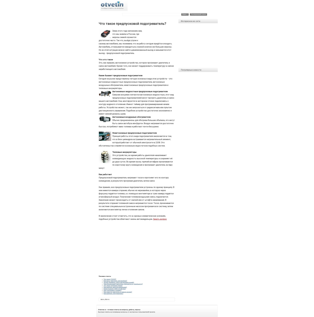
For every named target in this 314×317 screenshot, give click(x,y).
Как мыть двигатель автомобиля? (115, 281)
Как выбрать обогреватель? (113, 293)
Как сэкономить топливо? (113, 290)
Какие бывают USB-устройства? (115, 289)
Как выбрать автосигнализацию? (115, 287)
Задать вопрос (160, 219)
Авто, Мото (105, 299)
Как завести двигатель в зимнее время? (118, 292)
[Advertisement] (158, 34)
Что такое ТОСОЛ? (110, 279)
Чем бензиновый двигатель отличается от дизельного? (123, 284)
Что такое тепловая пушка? (113, 285)
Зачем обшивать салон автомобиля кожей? (119, 282)
